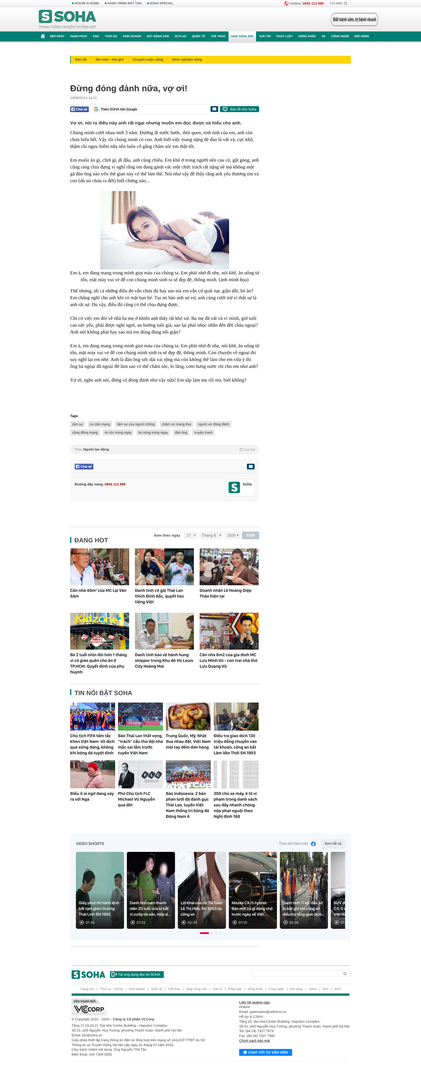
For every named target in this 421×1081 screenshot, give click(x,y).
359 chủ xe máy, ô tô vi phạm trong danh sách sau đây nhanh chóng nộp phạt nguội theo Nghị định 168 (235, 805)
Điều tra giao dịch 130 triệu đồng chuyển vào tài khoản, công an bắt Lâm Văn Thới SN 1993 (235, 744)
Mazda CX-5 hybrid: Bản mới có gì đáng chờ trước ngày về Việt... (252, 909)
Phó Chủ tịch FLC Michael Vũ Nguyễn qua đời (136, 799)
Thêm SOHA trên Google (119, 109)
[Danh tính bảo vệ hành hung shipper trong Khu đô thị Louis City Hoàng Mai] (164, 631)
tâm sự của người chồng (136, 424)
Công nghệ (340, 36)
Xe (323, 36)
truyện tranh (203, 433)
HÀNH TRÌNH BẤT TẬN (124, 3)
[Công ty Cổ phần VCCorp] (141, 1007)
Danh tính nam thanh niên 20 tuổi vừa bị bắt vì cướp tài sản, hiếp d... (150, 909)
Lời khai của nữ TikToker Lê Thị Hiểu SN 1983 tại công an (202, 909)
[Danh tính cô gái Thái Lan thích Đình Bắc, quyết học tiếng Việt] (164, 566)
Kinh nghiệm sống (187, 59)
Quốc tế (198, 36)
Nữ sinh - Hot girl (110, 59)
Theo (164, 449)
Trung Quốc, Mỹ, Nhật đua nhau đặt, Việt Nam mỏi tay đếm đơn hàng (188, 741)
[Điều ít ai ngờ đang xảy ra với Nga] (92, 774)
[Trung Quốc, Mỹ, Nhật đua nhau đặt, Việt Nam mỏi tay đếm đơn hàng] (188, 717)
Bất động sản (158, 36)
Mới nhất (57, 36)
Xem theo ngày (167, 535)
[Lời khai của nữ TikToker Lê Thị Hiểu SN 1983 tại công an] (202, 890)
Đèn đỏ (81, 59)
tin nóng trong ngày (153, 433)
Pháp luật (284, 36)
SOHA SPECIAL (161, 3)
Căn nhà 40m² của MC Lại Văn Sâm (98, 593)
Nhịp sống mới (242, 36)
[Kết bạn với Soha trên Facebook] (234, 487)
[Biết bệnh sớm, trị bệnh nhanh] (354, 19)
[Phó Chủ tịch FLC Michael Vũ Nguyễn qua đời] (140, 774)
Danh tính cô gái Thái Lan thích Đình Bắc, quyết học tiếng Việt (159, 596)
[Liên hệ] (251, 466)
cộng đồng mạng (85, 433)
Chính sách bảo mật (254, 1041)
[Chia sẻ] (79, 109)
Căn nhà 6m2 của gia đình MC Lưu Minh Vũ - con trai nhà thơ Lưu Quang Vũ (228, 660)
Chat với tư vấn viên (268, 1052)
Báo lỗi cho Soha (243, 109)
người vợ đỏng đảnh (213, 424)
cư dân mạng (100, 424)
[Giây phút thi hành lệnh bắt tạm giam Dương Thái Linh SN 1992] (100, 890)
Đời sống (362, 36)
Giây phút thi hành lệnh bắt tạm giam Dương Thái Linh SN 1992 (99, 909)
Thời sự (111, 36)
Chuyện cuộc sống (148, 59)
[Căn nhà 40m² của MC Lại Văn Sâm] (99, 566)
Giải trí (264, 36)
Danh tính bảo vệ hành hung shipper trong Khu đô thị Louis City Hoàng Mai (164, 660)
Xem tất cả (332, 844)
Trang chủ (87, 989)
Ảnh (325, 989)
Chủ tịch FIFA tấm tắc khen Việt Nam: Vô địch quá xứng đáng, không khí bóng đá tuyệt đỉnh (92, 744)
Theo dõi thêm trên (293, 844)
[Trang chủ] (68, 19)
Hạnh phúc (78, 36)
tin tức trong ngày (118, 433)
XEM (251, 535)
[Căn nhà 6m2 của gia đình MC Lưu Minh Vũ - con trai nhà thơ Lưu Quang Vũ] (229, 631)
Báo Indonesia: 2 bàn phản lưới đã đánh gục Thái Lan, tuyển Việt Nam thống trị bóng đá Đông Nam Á (187, 805)
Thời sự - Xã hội (111, 989)
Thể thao (218, 36)
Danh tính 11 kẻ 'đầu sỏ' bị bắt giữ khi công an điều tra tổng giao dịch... (304, 909)
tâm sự (77, 424)
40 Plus (180, 36)
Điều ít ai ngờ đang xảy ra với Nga (92, 796)
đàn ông (181, 433)
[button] (204, 933)
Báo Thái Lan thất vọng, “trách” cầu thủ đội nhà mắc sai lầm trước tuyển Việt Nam (140, 744)
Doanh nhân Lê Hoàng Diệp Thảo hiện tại (225, 593)
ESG (96, 36)
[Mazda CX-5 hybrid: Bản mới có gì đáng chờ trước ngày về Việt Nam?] (253, 890)
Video (313, 989)
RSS (338, 989)
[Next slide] (338, 892)
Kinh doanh (132, 36)
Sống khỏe (307, 36)
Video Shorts (90, 844)
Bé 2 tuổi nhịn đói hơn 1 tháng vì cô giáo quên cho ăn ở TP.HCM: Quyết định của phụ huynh (98, 663)
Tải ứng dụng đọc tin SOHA (139, 975)
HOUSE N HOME (86, 3)
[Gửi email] (214, 109)
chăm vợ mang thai (176, 424)
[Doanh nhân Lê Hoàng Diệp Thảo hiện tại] (229, 566)
